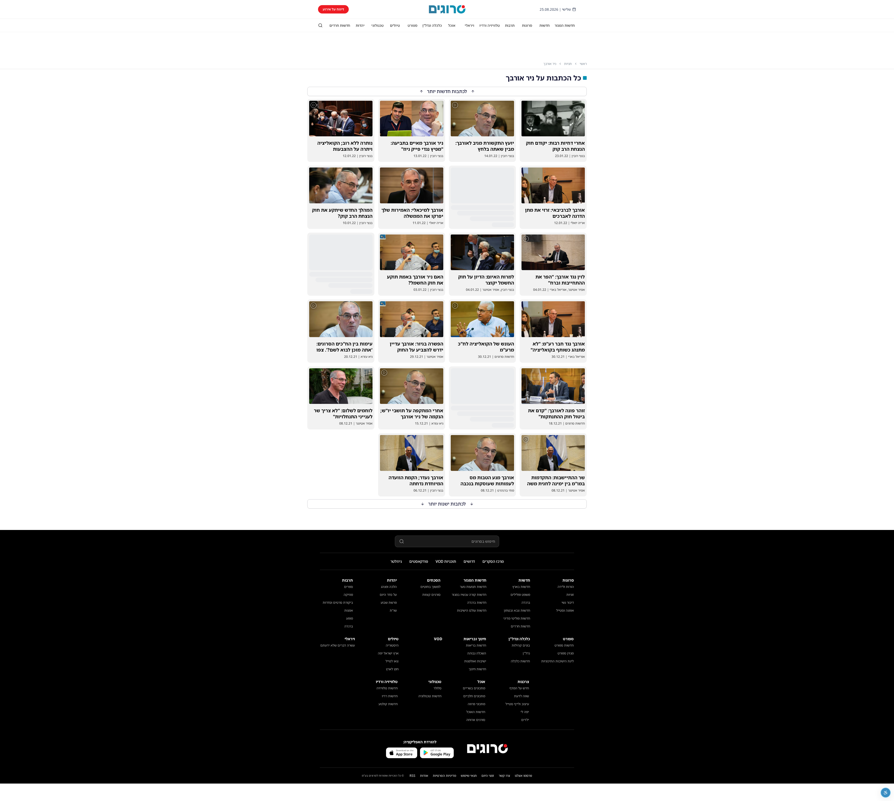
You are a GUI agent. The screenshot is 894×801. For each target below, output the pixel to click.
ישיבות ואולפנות (475, 661)
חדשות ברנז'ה (476, 602)
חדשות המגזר (565, 25)
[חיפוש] (320, 25)
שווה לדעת (521, 696)
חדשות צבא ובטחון (517, 610)
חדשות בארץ (521, 586)
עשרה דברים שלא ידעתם (337, 645)
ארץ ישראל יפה (388, 653)
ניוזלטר (396, 561)
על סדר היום (388, 594)
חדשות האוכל (475, 712)
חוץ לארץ (392, 669)
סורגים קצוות (431, 594)
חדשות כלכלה (520, 661)
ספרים (348, 586)
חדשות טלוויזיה (387, 688)
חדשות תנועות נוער (473, 586)
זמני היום (487, 775)
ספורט (412, 25)
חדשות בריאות (476, 645)
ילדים (525, 719)
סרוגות (527, 25)
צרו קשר (504, 775)
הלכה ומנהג (389, 586)
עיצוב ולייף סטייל (517, 704)
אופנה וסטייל (565, 610)
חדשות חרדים (339, 25)
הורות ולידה (566, 586)
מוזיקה (348, 594)
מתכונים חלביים (474, 696)
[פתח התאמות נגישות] (885, 792)
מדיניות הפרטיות (444, 775)
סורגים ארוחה (475, 719)
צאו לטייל (392, 661)
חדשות (544, 25)
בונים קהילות (521, 645)
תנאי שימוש (469, 775)
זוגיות (570, 594)
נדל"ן (526, 653)
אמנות (348, 610)
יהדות (360, 25)
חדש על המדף (519, 688)
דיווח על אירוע (333, 9)
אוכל (451, 25)
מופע (349, 618)
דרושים (469, 561)
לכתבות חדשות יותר (447, 91)
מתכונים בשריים (474, 688)
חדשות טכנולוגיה (429, 696)
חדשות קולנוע (388, 704)
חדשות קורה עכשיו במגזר (469, 594)
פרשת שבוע (389, 602)
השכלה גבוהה (476, 653)
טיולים (395, 25)
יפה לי (525, 712)
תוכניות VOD (446, 561)
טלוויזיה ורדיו (489, 25)
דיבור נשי (568, 602)
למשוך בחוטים (430, 586)
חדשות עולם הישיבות (471, 610)
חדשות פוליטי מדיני (516, 618)
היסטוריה (392, 645)
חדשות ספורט (564, 645)
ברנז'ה (526, 602)
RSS (412, 775)
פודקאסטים (418, 561)
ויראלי (469, 25)
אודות (424, 775)
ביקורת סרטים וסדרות (338, 602)
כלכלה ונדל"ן (432, 25)
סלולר (437, 688)
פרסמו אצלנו (523, 775)
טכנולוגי (377, 25)
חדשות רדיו (390, 696)
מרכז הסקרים (493, 561)
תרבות (510, 25)
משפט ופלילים (520, 594)
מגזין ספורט (566, 653)
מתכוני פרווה (476, 704)
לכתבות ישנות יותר (447, 504)
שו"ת (393, 610)
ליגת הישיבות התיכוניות (557, 661)
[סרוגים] (487, 748)
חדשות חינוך (477, 669)
